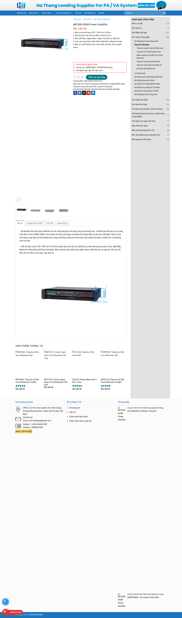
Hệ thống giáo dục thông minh (145, 94)
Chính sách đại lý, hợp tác (80, 421)
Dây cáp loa (137, 28)
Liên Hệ (101, 13)
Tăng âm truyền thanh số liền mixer (150, 48)
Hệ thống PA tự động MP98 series (147, 84)
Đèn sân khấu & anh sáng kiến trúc (146, 135)
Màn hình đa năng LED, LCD (143, 130)
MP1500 (80, 89)
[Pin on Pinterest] (89, 93)
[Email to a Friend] (84, 93)
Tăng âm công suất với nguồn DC (149, 65)
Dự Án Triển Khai (63, 13)
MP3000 (102, 89)
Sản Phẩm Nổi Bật (139, 32)
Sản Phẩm (46, 13)
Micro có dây (137, 23)
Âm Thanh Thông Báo (141, 37)
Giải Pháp (33, 13)
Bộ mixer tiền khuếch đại (146, 69)
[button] (18, 199)
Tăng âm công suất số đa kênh (148, 61)
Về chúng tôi (74, 408)
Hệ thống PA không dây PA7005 (146, 91)
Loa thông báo (139, 73)
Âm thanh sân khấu (140, 100)
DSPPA (96, 81)
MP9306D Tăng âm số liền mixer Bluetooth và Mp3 (27, 380)
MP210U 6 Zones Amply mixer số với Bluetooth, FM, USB (55, 382)
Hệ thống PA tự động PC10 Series (147, 87)
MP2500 (94, 89)
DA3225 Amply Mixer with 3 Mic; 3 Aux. (84, 380)
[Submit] (164, 13)
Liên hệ (72, 412)
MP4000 (116, 89)
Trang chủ (77, 19)
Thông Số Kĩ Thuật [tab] (34, 223)
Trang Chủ (21, 13)
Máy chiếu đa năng (139, 126)
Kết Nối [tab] (50, 223)
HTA (101, 81)
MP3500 (109, 89)
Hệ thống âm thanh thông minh (146, 41)
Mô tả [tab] (19, 223)
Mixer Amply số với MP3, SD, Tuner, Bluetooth (150, 56)
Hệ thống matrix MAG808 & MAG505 (148, 77)
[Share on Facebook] (75, 93)
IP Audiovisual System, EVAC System (147, 109)
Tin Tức (78, 13)
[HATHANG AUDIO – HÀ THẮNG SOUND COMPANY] (24, 5)
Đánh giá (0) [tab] (62, 223)
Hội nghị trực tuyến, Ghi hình (143, 121)
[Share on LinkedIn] (93, 93)
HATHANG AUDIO (36, 615)
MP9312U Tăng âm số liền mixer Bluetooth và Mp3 (112, 380)
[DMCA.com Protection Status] (23, 431)
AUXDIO (90, 81)
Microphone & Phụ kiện (141, 139)
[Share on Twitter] (80, 93)
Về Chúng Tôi (90, 13)
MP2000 (87, 89)
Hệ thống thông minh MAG (144, 80)
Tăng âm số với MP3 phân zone (149, 52)
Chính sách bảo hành (78, 416)
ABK (85, 81)
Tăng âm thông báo (141, 45)
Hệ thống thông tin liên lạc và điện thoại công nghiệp (148, 115)
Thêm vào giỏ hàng (96, 77)
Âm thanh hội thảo (139, 104)
